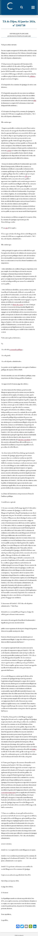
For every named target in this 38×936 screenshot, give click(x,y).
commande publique (16, 349)
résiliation (32, 76)
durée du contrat (18, 305)
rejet (6, 228)
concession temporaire (8, 792)
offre (26, 176)
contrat (9, 150)
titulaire (34, 749)
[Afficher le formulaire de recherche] (20, 8)
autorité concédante (24, 440)
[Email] (26, 927)
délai (34, 100)
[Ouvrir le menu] (33, 7)
